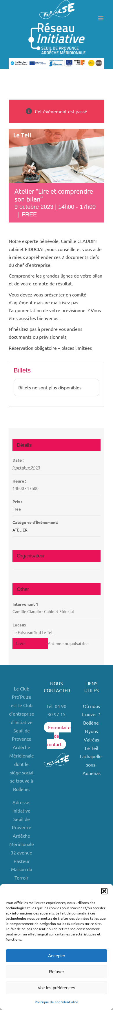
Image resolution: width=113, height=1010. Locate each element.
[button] (104, 891)
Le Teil (91, 748)
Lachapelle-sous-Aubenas (91, 764)
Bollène (91, 722)
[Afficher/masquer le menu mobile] (101, 18)
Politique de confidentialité (56, 1002)
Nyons (91, 731)
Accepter (56, 955)
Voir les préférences (56, 987)
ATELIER (20, 529)
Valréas (91, 739)
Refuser (56, 971)
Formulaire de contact (58, 735)
